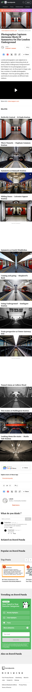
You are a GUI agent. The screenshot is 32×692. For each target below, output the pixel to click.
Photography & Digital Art (9, 30)
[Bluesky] (13, 673)
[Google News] (22, 673)
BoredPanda (9, 2)
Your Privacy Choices (7, 677)
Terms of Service (6, 687)
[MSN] (19, 673)
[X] (11, 673)
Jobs (3, 680)
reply (11, 527)
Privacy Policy (23, 684)
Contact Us (9, 680)
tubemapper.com (13, 101)
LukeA (6, 46)
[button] (26, 559)
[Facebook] (2, 673)
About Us (26, 677)
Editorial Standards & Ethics (9, 684)
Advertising (18, 677)
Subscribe (16, 640)
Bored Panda (8, 668)
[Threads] (16, 673)
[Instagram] (5, 673)
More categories (9, 628)
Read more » (16, 505)
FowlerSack (7, 522)
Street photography (7, 478)
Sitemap (16, 680)
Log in (28, 2)
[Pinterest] (8, 673)
